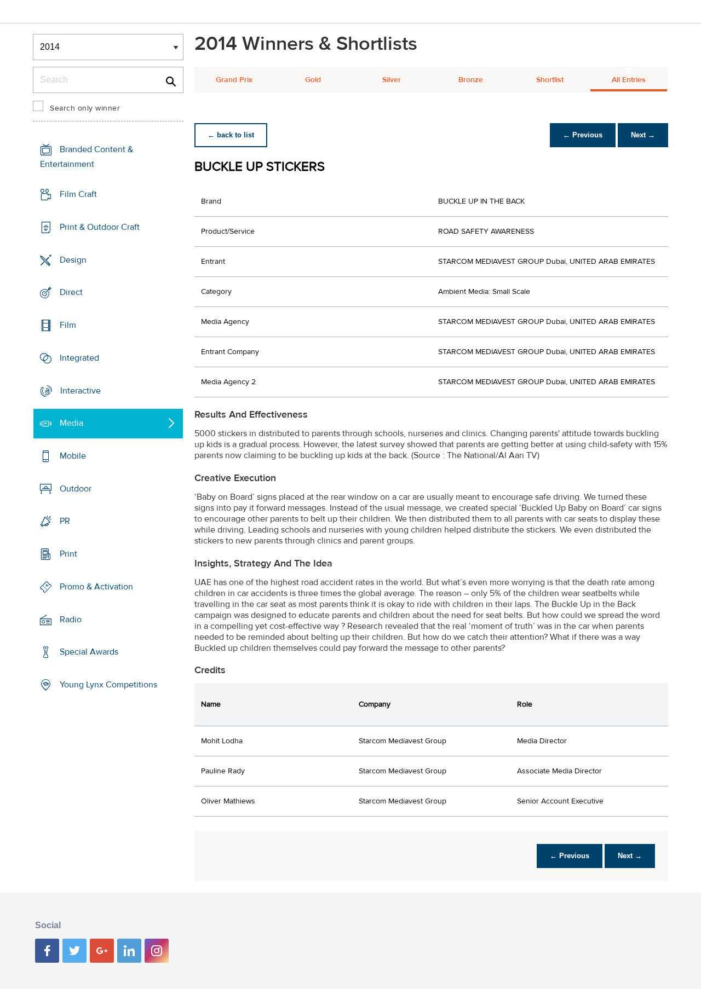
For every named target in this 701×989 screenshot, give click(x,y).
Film (68, 325)
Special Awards (89, 651)
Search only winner (85, 108)
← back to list (231, 135)
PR (65, 521)
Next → (643, 135)
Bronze (470, 80)
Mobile (73, 455)
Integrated (79, 357)
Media (71, 423)
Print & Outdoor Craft (100, 227)
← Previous (582, 135)
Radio (71, 619)
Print (68, 553)
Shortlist (550, 80)
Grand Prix (234, 80)
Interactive (80, 390)
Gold (313, 80)
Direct (71, 292)
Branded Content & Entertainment (86, 157)
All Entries (629, 80)
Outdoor (75, 488)
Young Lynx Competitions (108, 684)
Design (73, 259)
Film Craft (78, 194)
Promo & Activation (96, 586)
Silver (391, 80)
